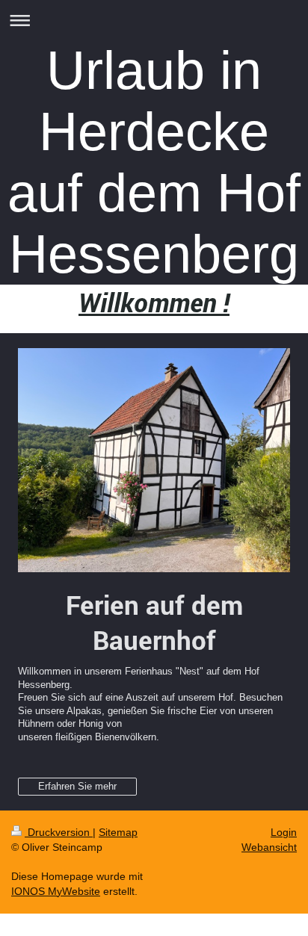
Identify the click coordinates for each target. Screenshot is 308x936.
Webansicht (269, 847)
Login (284, 832)
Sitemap (118, 832)
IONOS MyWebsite (55, 891)
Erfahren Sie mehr (77, 786)
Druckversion (59, 832)
